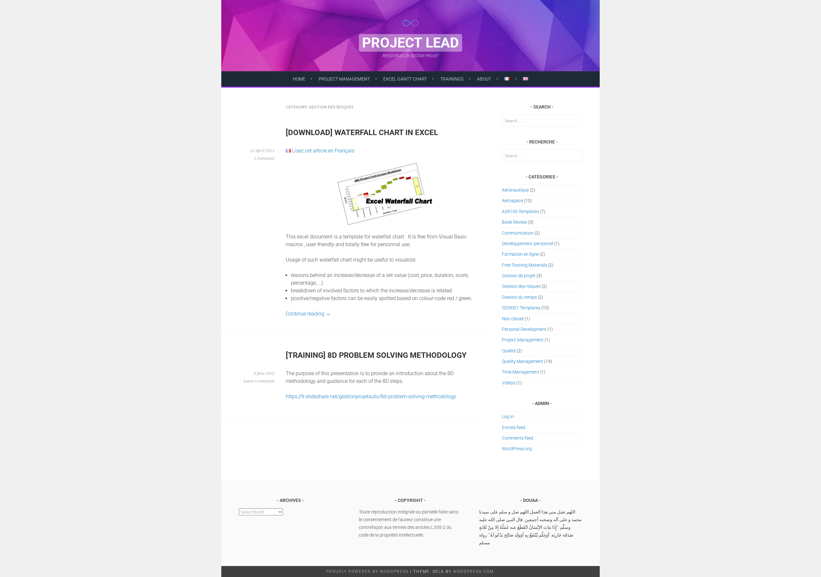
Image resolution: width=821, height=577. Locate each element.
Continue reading (308, 314)
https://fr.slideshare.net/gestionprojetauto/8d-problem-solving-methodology (371, 396)
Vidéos (508, 382)
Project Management (344, 79)
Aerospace (512, 200)
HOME (299, 79)
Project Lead (410, 43)
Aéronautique (515, 190)
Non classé (513, 318)
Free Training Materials (524, 265)
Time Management (520, 372)
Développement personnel (527, 243)
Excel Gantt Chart (405, 79)
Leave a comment (259, 381)
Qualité (509, 350)
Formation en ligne (520, 254)
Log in (508, 416)
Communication (518, 233)
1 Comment (264, 158)
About (484, 79)
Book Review (514, 222)
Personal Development (524, 329)
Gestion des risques (521, 286)
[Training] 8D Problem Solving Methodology (376, 355)
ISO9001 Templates (521, 307)
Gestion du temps (519, 297)
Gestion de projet (519, 275)
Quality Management (522, 361)
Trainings (451, 79)
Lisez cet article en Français (323, 151)
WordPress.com (473, 571)
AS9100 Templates (520, 211)
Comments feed (517, 438)
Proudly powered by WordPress (367, 571)
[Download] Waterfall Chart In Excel (362, 132)
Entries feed (513, 427)
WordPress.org (517, 448)
